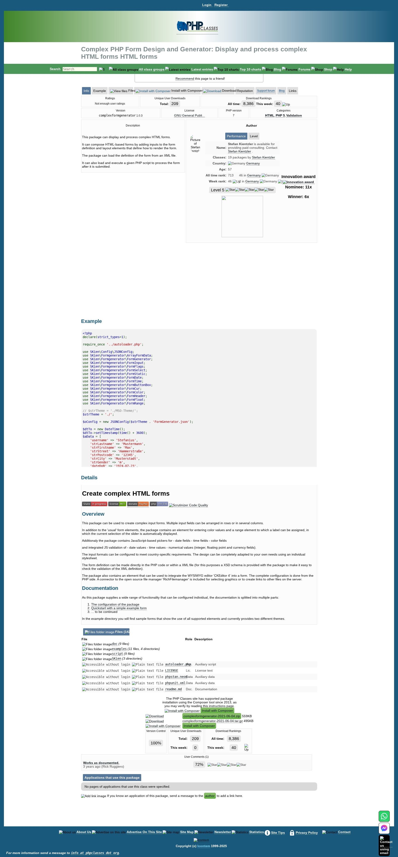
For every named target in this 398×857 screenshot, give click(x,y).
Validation (294, 115)
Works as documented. (101, 763)
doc (114, 644)
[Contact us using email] (386, 845)
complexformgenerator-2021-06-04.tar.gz (212, 721)
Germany (253, 163)
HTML (269, 115)
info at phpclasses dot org (95, 853)
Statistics (256, 832)
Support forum (266, 90)
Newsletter (222, 832)
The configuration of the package (115, 604)
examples (119, 649)
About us (83, 832)
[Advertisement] (251, 285)
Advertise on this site (144, 832)
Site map (187, 832)
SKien (116, 658)
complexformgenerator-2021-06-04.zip (212, 716)
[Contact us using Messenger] (384, 831)
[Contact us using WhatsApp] (384, 819)
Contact (344, 832)
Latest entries (202, 69)
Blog (277, 69)
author (210, 796)
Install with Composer (217, 710)
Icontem (203, 846)
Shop (328, 69)
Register (221, 5)
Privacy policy (307, 832)
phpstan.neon (176, 677)
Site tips (278, 832)
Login (206, 5)
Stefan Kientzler (263, 157)
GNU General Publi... (189, 115)
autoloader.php (178, 664)
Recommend (185, 78)
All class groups (151, 69)
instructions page (221, 706)
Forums (304, 69)
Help (348, 69)
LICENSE (171, 670)
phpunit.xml (175, 683)
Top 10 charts (250, 69)
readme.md (173, 689)
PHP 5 (280, 115)
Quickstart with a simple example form (119, 608)
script (117, 653)
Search (55, 69)
